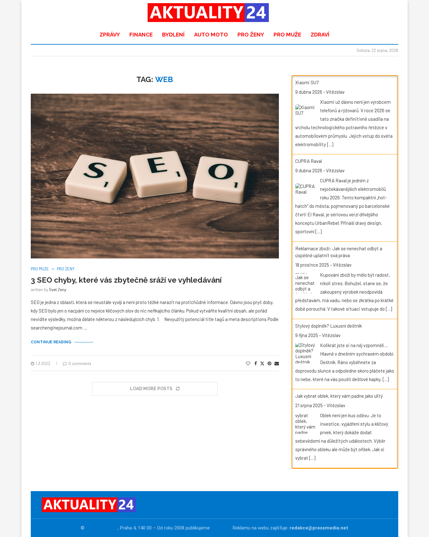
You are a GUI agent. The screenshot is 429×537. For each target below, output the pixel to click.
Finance (141, 34)
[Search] (389, 12)
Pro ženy (250, 34)
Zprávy (110, 34)
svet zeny (57, 289)
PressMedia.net (102, 528)
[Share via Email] (276, 363)
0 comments (79, 363)
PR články (221, 528)
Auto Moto (211, 34)
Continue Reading (51, 342)
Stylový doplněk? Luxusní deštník (328, 326)
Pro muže (287, 34)
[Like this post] (248, 363)
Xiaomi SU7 (306, 82)
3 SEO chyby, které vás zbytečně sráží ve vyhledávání (126, 280)
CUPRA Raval (308, 161)
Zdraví (320, 34)
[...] (330, 144)
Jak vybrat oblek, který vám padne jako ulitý (339, 396)
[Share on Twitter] (262, 363)
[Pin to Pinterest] (269, 363)
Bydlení (173, 34)
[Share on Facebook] (255, 363)
